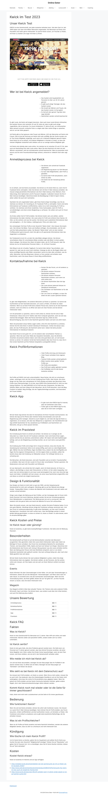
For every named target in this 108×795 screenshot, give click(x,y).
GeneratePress (63, 792)
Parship (20, 8)
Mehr (81, 8)
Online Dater (54, 3)
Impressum (13, 786)
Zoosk (72, 8)
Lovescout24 (62, 8)
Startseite (12, 8)
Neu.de (30, 8)
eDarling (51, 8)
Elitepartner (40, 8)
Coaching (90, 8)
